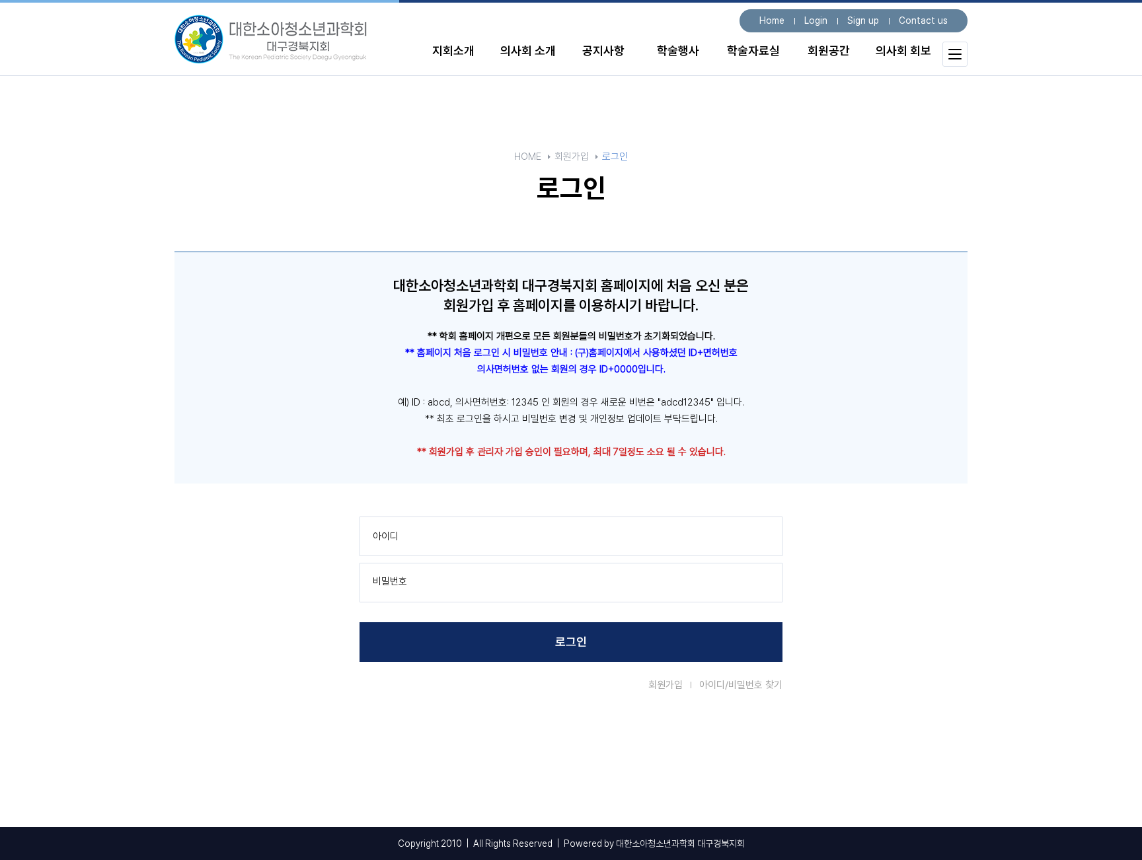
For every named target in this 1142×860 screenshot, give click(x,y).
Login (815, 20)
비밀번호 (390, 581)
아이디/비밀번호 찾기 (740, 685)
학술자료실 (753, 50)
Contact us (923, 20)
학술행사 (678, 50)
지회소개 (453, 50)
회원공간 (829, 50)
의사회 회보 (903, 50)
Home (771, 20)
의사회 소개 (528, 50)
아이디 (386, 536)
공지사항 (603, 50)
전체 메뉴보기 (955, 54)
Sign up (863, 20)
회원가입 (665, 685)
